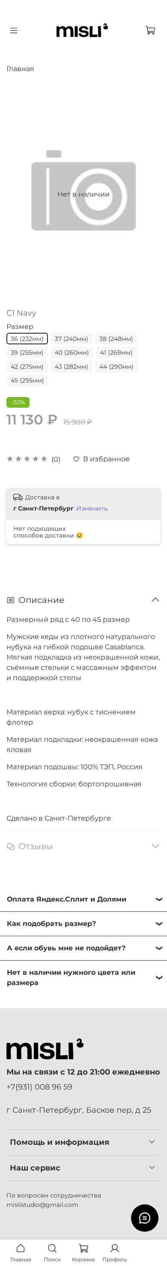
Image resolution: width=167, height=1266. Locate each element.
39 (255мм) (27, 352)
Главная (20, 69)
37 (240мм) (71, 339)
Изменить (91, 508)
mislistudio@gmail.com (42, 1205)
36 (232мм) (27, 339)
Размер (19, 326)
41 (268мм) (116, 352)
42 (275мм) (27, 366)
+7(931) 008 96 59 (39, 1086)
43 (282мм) (71, 366)
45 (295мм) (27, 380)
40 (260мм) (72, 352)
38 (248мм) (116, 339)
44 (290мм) (116, 366)
